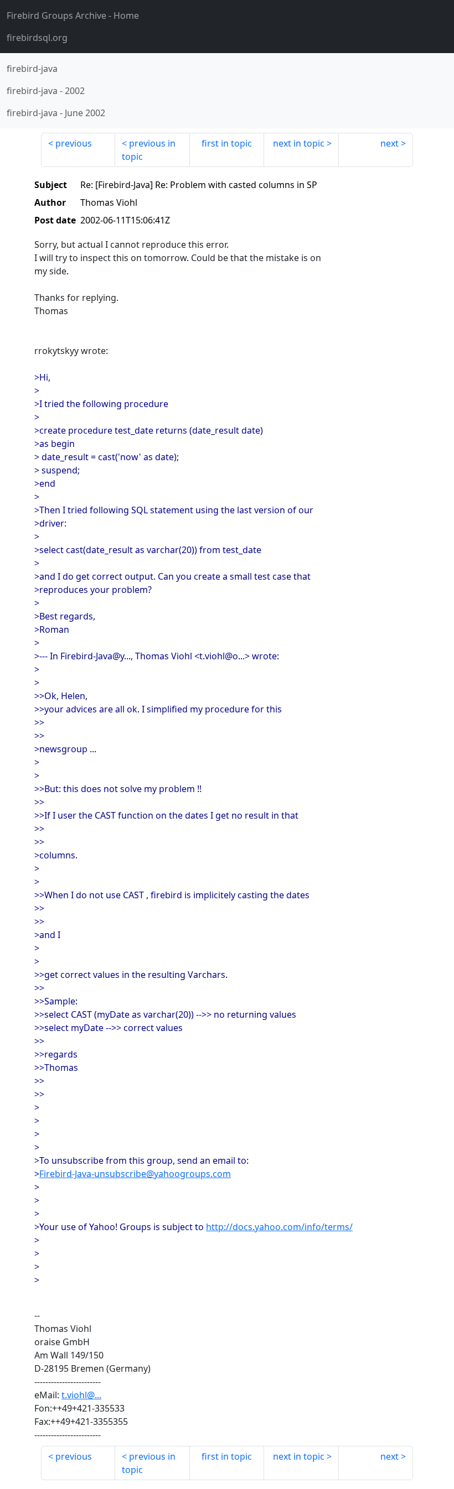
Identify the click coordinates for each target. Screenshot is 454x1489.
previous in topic (149, 150)
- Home (73, 15)
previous (73, 143)
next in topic (298, 143)
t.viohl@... (81, 1395)
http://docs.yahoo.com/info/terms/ (279, 1227)
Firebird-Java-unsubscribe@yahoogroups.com (135, 1174)
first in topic (227, 143)
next (389, 143)
